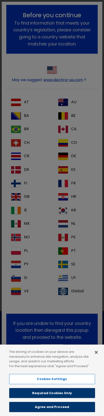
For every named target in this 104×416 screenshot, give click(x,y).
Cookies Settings (52, 379)
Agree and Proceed (52, 407)
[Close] (96, 352)
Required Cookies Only (52, 393)
